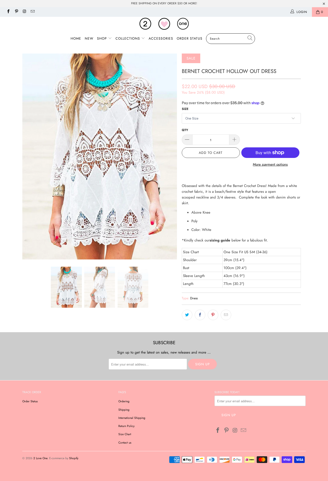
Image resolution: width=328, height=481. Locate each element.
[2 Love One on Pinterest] (16, 12)
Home (76, 38)
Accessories (161, 38)
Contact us (124, 442)
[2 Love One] (164, 24)
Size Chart (124, 434)
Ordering (123, 401)
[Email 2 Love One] (32, 12)
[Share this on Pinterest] (213, 315)
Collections (128, 38)
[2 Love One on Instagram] (24, 12)
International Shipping (131, 418)
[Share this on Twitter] (187, 315)
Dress (194, 298)
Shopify (73, 458)
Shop (102, 38)
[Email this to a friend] (226, 315)
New (89, 38)
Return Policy (126, 426)
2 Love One (40, 458)
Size (185, 109)
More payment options (270, 164)
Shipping (123, 410)
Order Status (189, 38)
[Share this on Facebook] (200, 315)
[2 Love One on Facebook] (8, 12)
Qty (185, 130)
